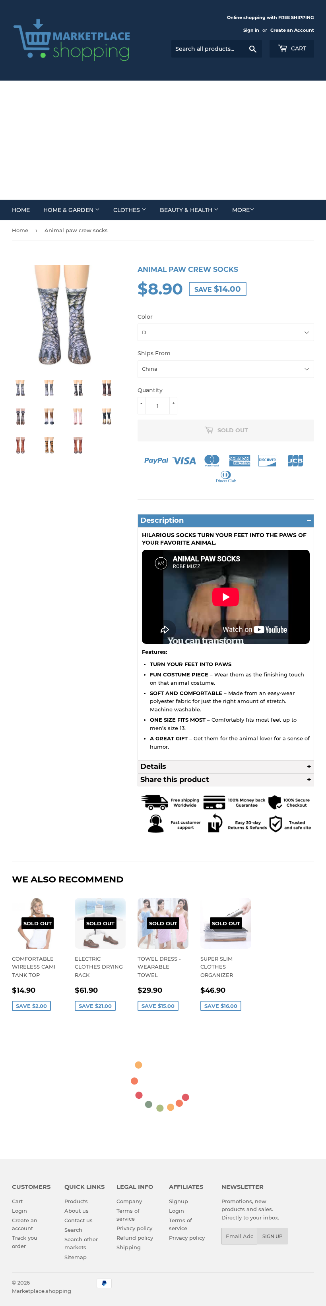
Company (129, 1201)
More (241, 210)
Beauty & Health (187, 210)
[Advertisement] (163, 140)
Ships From (154, 353)
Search (73, 1230)
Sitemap (75, 1257)
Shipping (128, 1247)
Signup (178, 1201)
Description (162, 520)
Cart (297, 48)
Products (76, 1201)
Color (145, 316)
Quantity (150, 390)
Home (21, 210)
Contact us (78, 1220)
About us (76, 1211)
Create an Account (292, 30)
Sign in (251, 30)
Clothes (127, 210)
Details (153, 766)
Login (19, 1211)
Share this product (174, 779)
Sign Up (272, 1236)
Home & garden (69, 210)
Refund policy (134, 1238)
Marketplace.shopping (41, 1291)
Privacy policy (134, 1228)
